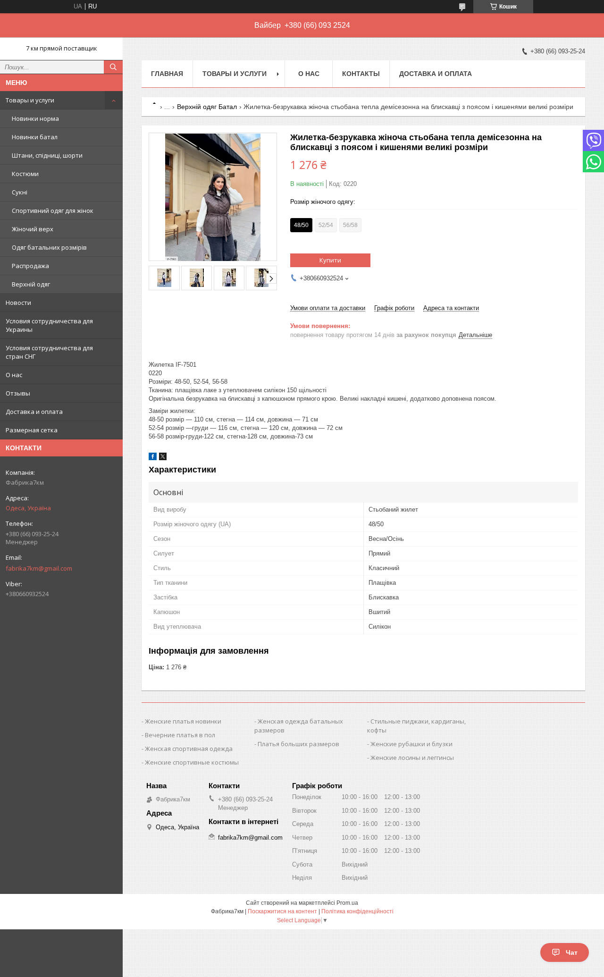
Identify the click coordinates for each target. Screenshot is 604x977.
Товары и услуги (30, 100)
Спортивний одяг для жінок (52, 210)
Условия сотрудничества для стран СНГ (49, 352)
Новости (18, 302)
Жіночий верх (32, 229)
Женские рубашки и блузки (411, 744)
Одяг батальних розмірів (49, 247)
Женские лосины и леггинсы (412, 757)
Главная (167, 73)
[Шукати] (113, 67)
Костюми (25, 173)
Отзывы (18, 393)
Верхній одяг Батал (207, 106)
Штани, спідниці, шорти (47, 155)
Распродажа (30, 265)
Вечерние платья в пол (180, 735)
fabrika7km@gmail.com (39, 568)
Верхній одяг (31, 284)
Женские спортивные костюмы (192, 762)
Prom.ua (347, 903)
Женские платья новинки (183, 721)
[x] (163, 458)
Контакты (361, 73)
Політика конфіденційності (357, 911)
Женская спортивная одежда (189, 748)
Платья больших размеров (298, 744)
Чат (572, 952)
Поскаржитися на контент (282, 911)
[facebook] (153, 458)
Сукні (19, 192)
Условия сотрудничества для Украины (49, 325)
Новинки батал (35, 137)
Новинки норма (35, 118)
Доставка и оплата (34, 411)
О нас (14, 375)
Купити (330, 260)
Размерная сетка (32, 430)
